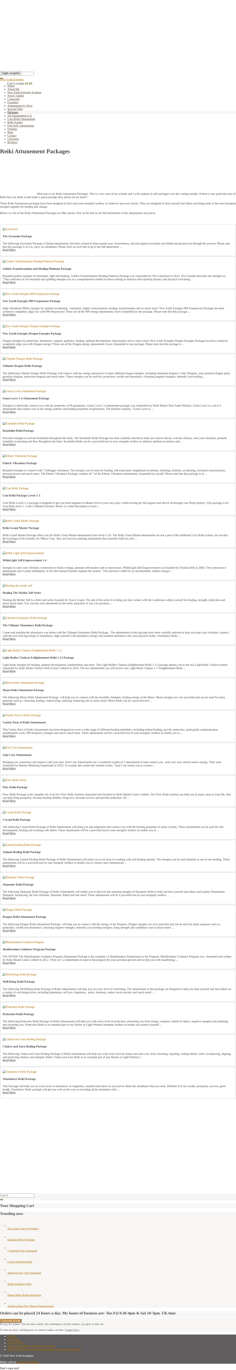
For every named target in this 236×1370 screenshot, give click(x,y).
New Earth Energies (12, 79)
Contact (11, 135)
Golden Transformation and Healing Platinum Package (37, 268)
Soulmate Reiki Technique (21, 1239)
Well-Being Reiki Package (19, 981)
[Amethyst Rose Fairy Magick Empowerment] (11, 1303)
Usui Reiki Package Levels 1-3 (21, 495)
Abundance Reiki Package (19, 1078)
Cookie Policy (72, 1330)
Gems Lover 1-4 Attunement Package (26, 398)
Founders (12, 102)
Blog (10, 132)
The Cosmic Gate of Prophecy (23, 1228)
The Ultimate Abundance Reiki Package (28, 625)
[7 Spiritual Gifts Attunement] (11, 1247)
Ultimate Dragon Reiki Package (22, 365)
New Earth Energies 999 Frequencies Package (31, 301)
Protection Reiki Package (18, 1014)
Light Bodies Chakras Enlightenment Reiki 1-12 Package (38, 657)
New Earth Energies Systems (24, 92)
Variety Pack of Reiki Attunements (24, 722)
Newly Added (15, 95)
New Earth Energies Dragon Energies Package (32, 333)
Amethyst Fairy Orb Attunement (24, 1273)
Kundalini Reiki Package (18, 430)
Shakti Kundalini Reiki (19, 1284)
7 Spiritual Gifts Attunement (22, 1250)
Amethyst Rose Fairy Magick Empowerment (30, 1306)
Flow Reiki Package (15, 787)
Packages (12, 112)
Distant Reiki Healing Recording (24, 1295)
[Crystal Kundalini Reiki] (11, 1259)
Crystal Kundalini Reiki (19, 1262)
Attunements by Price (19, 105)
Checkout (13, 139)
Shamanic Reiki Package (18, 884)
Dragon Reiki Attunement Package (24, 916)
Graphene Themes (27, 1362)
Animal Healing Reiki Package (22, 852)
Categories (13, 99)
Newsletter (13, 1339)
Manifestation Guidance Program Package (29, 949)
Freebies (12, 129)
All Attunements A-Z (19, 115)
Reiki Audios (15, 122)
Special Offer (15, 109)
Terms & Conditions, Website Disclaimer (31, 1346)
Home (11, 85)
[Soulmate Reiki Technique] (11, 1236)
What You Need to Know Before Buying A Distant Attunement (44, 1349)
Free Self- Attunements (20, 125)
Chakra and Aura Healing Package (25, 1046)
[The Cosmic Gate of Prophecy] (11, 1225)
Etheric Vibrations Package (20, 463)
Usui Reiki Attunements (21, 119)
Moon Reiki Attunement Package (23, 690)
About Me (13, 89)
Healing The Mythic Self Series (22, 592)
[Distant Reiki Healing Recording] (11, 1292)
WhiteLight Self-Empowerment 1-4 (24, 560)
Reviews (12, 142)
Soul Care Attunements (17, 754)
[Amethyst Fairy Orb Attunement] (11, 1270)
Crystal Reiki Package (16, 819)
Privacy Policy (15, 1342)
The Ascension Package (17, 236)
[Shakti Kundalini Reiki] (11, 1281)
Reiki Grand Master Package (21, 528)
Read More (9, 250)
